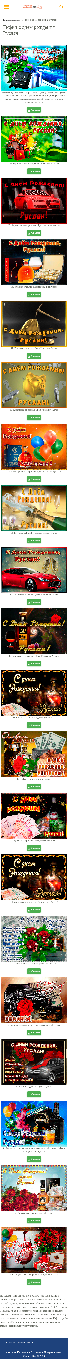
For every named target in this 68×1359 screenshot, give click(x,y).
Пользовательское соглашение (19, 1342)
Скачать (35, 110)
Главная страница (11, 20)
